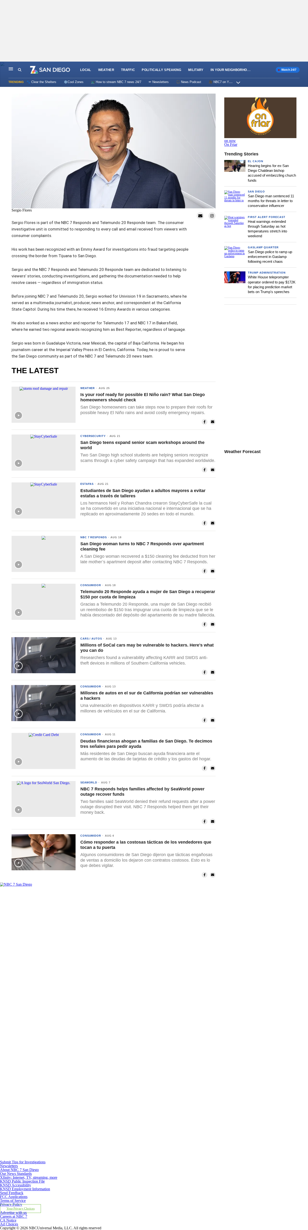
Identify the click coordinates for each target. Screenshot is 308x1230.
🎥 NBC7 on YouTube (224, 82)
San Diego (256, 191)
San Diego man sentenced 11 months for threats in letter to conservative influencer (271, 201)
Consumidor (90, 585)
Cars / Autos (91, 638)
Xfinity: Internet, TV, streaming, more (28, 1177)
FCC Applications (13, 1197)
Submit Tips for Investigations (22, 1162)
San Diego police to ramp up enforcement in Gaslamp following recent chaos (270, 257)
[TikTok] (100, 1090)
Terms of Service (13, 1200)
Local (85, 70)
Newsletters (9, 1166)
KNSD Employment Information (25, 1189)
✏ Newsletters (159, 82)
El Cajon (255, 161)
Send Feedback (11, 1193)
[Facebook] (100, 953)
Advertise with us (13, 1213)
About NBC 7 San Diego (19, 1170)
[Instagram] (100, 1021)
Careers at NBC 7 (13, 1216)
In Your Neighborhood (231, 70)
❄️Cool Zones (73, 82)
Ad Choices (9, 1224)
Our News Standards (16, 1174)
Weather (106, 70)
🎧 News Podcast (188, 82)
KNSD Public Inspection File (22, 1181)
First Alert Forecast (266, 217)
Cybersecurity (93, 436)
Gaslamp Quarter (263, 247)
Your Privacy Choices (20, 1208)
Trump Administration (267, 272)
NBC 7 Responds (93, 537)
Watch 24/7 (288, 69)
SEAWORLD (88, 782)
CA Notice (8, 1220)
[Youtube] (100, 1158)
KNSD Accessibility (15, 1185)
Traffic (128, 70)
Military (196, 70)
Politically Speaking (161, 70)
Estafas (87, 483)
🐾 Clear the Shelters (41, 82)
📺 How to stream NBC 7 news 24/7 (116, 82)
